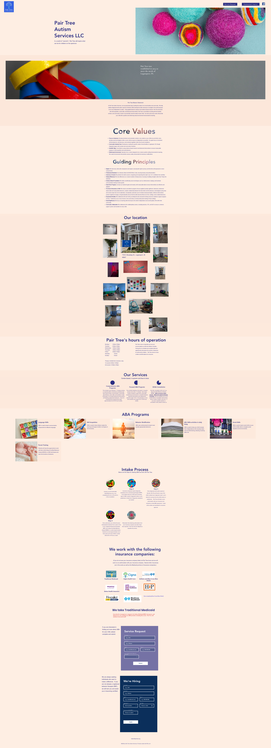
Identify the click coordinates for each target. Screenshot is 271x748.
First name (126, 635)
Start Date (141, 703)
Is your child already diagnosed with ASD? (130, 654)
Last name (126, 641)
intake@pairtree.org (108, 493)
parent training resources (147, 196)
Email (125, 647)
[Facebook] (263, 3)
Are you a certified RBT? (128, 710)
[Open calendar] (152, 705)
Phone (142, 647)
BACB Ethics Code (132, 172)
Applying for (125, 703)
